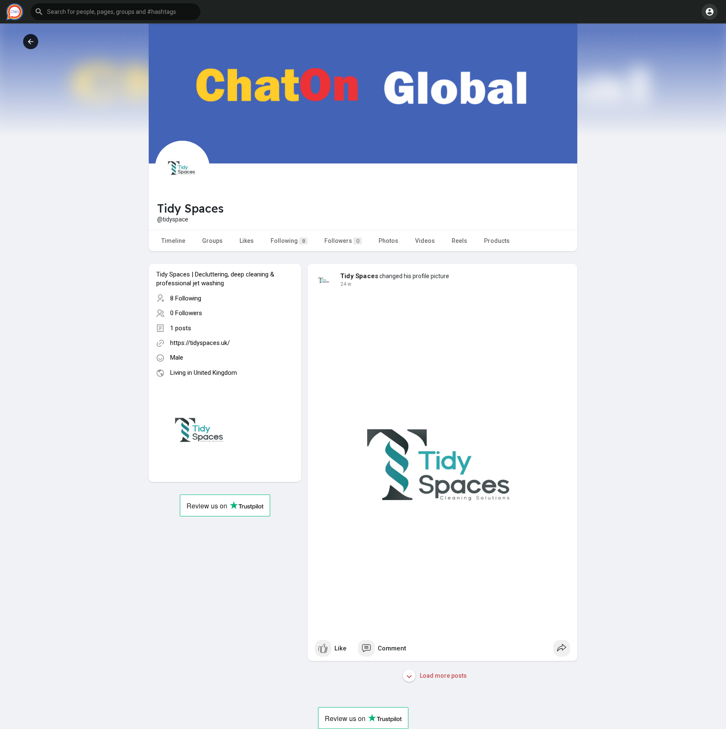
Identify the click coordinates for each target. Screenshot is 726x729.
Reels (459, 240)
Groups (212, 240)
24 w (345, 284)
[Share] (561, 648)
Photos (388, 240)
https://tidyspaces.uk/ (200, 343)
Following (288, 240)
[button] (115, 11)
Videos (425, 240)
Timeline (173, 240)
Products (497, 240)
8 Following (185, 298)
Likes (246, 240)
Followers (341, 240)
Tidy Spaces (359, 276)
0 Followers (186, 313)
